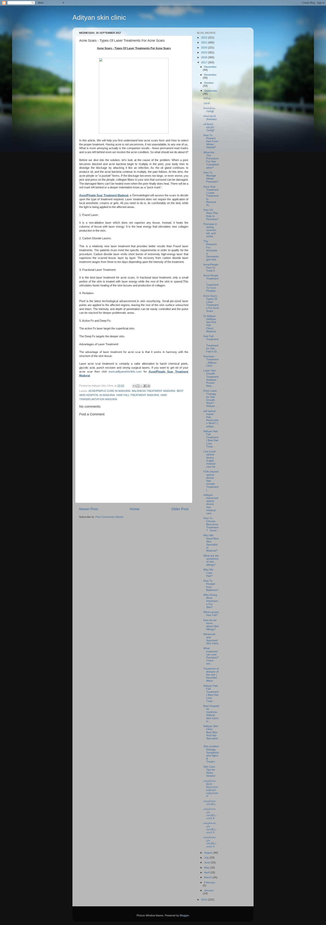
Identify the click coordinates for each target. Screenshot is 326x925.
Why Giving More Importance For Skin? (210, 601)
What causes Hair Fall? (211, 614)
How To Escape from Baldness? (211, 585)
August (208, 852)
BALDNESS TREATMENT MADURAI (153, 391)
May (207, 867)
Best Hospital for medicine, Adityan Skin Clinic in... (211, 714)
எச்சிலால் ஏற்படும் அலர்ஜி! (209, 127)
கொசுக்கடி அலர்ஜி (209, 110)
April (207, 872)
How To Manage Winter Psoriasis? (210, 177)
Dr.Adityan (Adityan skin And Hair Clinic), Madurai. (210, 324)
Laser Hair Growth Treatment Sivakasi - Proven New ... (210, 378)
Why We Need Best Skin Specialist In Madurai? (211, 543)
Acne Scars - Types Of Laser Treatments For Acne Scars (211, 304)
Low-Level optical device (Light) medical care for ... (210, 459)
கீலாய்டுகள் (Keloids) (210, 117)
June (207, 862)
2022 (204, 37)
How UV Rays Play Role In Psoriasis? (210, 215)
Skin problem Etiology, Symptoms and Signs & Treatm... (211, 754)
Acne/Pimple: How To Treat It (211, 267)
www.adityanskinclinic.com (125, 371)
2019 (204, 52)
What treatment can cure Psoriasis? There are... (210, 656)
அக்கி (206, 103)
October (209, 82)
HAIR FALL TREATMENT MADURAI (137, 395)
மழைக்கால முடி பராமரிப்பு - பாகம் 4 (210, 842)
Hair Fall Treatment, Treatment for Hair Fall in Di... (211, 344)
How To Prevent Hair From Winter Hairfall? (210, 141)
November (210, 74)
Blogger (184, 915)
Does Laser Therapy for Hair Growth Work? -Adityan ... (210, 398)
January (209, 890)
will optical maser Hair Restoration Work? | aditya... (210, 419)
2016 (204, 899)
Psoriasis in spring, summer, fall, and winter (210, 230)
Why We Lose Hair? (208, 572)
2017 (204, 62)
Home (135, 509)
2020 (204, 47)
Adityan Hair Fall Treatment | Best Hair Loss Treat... (211, 439)
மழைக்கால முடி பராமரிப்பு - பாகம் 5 (210, 828)
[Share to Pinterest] (149, 386)
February (209, 882)
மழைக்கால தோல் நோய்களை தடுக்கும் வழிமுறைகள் (210, 788)
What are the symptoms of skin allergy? (211, 560)
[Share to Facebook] (145, 386)
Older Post (179, 509)
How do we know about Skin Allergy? (211, 625)
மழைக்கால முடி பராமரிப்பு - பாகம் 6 (210, 814)
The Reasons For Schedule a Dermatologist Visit (211, 250)
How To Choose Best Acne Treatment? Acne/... (211, 524)
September (210, 90)
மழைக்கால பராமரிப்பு (209, 802)
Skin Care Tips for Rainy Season (209, 771)
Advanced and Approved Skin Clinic (210, 639)
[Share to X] (141, 386)
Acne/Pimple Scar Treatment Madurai (103, 195)
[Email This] (134, 386)
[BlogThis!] (138, 386)
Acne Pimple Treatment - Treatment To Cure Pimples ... (211, 283)
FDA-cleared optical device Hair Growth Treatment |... (210, 480)
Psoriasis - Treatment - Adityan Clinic (210, 361)
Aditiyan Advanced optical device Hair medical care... (210, 504)
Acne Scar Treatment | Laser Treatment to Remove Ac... (210, 195)
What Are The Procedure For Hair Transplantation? (211, 160)
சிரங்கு (207, 98)
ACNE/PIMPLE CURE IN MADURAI (109, 391)
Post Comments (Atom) (109, 516)
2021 (204, 42)
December (210, 66)
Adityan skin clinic (99, 17)
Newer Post (88, 509)
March (208, 877)
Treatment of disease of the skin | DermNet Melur (211, 674)
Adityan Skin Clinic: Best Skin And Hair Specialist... (211, 734)
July (207, 857)
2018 (204, 57)
